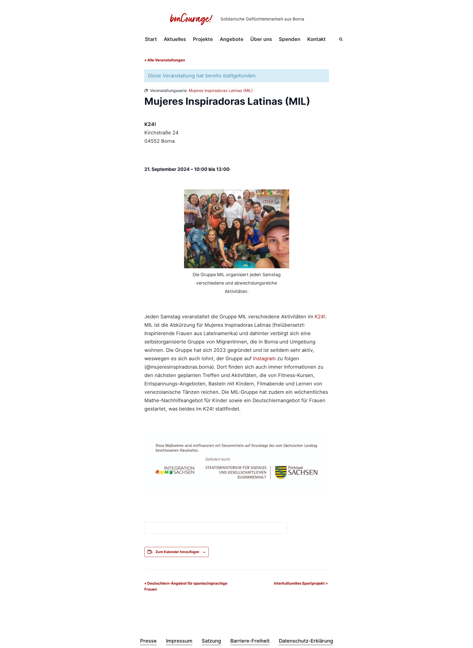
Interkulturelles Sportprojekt (301, 583)
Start (151, 39)
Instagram (264, 358)
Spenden (289, 39)
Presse (148, 641)
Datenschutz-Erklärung (306, 641)
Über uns (261, 39)
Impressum (179, 641)
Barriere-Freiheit (250, 641)
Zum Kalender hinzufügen (177, 552)
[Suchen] (341, 39)
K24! (320, 317)
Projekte (203, 39)
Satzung (211, 641)
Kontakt (316, 39)
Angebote (231, 39)
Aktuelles (175, 39)
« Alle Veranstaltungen (164, 60)
